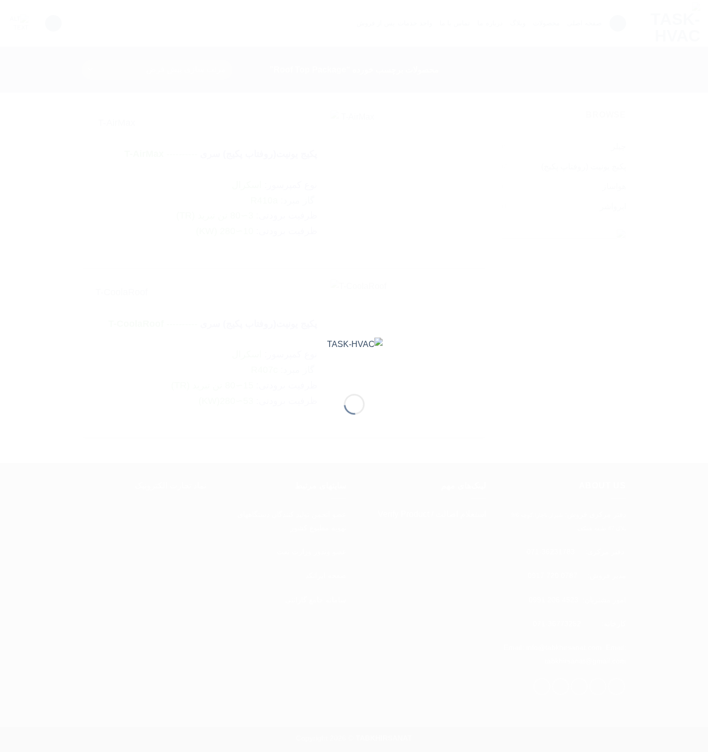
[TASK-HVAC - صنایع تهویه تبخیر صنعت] (354, 357)
